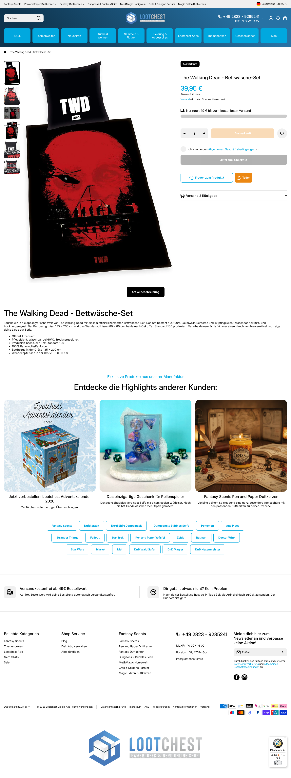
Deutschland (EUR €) (15, 706)
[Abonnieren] (282, 652)
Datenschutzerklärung (246, 663)
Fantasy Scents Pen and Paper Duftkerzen (241, 496)
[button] (285, 18)
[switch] (278, 763)
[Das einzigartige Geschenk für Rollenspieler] (145, 446)
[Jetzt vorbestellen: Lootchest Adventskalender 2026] (50, 446)
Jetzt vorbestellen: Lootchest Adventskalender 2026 (50, 498)
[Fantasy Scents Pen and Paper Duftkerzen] (241, 446)
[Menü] (284, 738)
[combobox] (24, 18)
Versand (185, 99)
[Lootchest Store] (145, 18)
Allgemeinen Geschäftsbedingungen (231, 149)
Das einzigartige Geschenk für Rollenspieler (145, 496)
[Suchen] (39, 18)
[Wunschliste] (278, 18)
